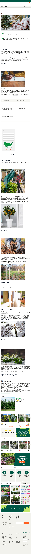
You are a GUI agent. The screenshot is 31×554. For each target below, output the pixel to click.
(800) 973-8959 (22, 464)
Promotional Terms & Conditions (19, 544)
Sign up (26, 522)
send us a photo (15, 95)
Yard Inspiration (4, 544)
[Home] (5, 2)
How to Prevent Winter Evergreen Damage (9, 375)
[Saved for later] (7, 415)
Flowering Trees (22, 4)
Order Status (10, 534)
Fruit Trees (9, 4)
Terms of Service (18, 538)
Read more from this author (5, 393)
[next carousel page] (30, 418)
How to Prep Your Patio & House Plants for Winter (10, 374)
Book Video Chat (22, 462)
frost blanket (5, 162)
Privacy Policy (18, 533)
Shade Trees (27, 4)
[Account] (26, 2)
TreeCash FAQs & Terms (11, 542)
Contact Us (10, 535)
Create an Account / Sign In (12, 527)
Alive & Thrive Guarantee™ (18, 535)
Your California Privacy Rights (18, 542)
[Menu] (1, 2)
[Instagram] (24, 539)
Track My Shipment (11, 524)
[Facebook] (28, 539)
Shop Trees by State (4, 538)
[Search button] (24, 2)
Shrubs (18, 4)
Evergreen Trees (14, 4)
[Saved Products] (27, 2)
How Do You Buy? (23, 435)
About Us (3, 533)
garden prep (23, 52)
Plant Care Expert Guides (4, 537)
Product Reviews (4, 541)
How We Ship (11, 538)
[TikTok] (26, 539)
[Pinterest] (26, 542)
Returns (17, 537)
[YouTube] (24, 542)
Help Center (10, 537)
